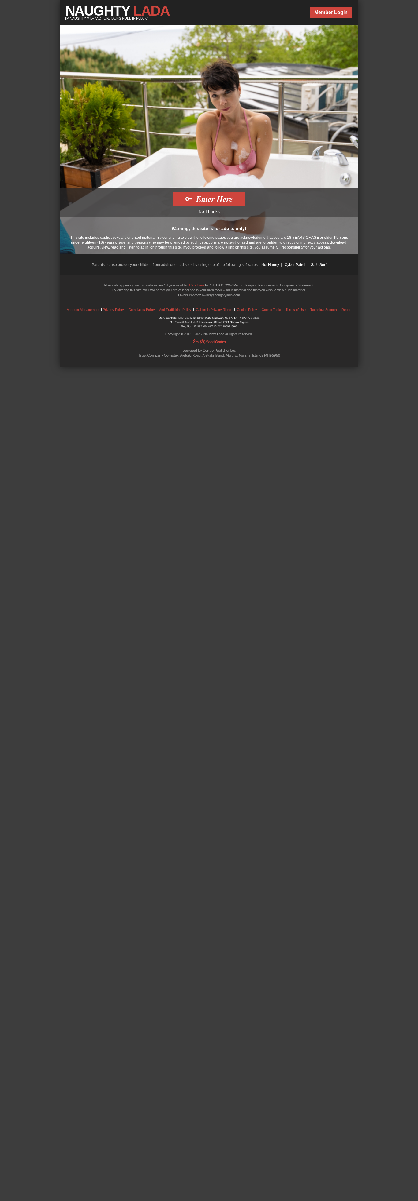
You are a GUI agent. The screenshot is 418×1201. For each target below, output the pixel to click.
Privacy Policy (113, 309)
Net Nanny (270, 265)
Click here (196, 285)
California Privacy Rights (214, 309)
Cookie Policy (247, 309)
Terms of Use (296, 309)
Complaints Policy (142, 309)
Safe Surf (318, 265)
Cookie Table (271, 309)
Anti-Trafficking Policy (175, 309)
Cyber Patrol (295, 265)
